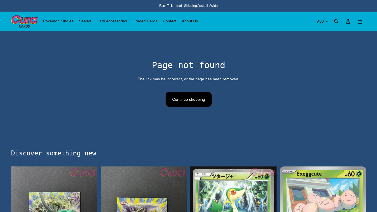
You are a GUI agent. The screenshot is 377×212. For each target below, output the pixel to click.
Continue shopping (188, 99)
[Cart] (360, 21)
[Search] (336, 21)
